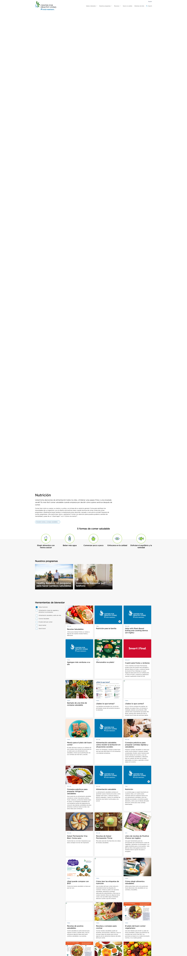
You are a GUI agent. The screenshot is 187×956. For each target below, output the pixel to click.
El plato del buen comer (45, 622)
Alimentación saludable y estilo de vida (50, 615)
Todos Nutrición (43, 607)
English (150, 1)
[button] (149, 6)
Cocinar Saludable (44, 618)
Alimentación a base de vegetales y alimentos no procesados (49, 611)
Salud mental (42, 625)
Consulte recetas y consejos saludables (47, 522)
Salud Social (42, 628)
